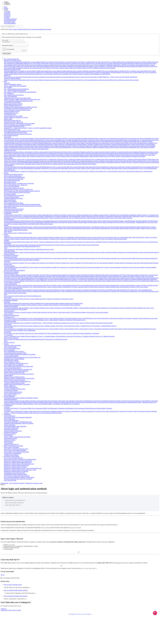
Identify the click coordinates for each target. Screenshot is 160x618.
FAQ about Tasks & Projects (11, 197)
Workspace (7, 236)
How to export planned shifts (146, 167)
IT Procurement (23, 408)
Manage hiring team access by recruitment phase (136, 281)
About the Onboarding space (138, 308)
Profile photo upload (33, 74)
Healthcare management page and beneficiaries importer (109, 228)
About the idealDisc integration (27, 401)
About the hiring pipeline (73, 275)
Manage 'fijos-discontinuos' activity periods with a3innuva (98, 222)
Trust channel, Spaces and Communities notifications (18, 417)
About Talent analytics (103, 318)
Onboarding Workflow (39, 308)
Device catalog (105, 411)
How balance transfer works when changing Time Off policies (80, 164)
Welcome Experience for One (12, 111)
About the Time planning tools (12, 167)
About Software (8, 245)
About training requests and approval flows (15, 353)
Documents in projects (10, 194)
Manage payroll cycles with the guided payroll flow (118, 218)
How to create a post (9, 333)
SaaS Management (52, 408)
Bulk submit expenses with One (12, 120)
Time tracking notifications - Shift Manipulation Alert (18, 422)
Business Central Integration (129, 402)
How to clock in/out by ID (58, 138)
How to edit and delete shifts (77, 167)
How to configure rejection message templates (143, 278)
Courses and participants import (12, 368)
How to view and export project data (13, 179)
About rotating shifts (90, 167)
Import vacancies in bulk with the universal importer (88, 281)
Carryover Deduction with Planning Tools (49, 171)
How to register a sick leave (48, 156)
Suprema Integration (41, 401)
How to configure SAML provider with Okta (16, 590)
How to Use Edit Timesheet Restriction (38, 143)
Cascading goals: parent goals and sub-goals (101, 323)
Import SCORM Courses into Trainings (14, 380)
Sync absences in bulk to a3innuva (74, 222)
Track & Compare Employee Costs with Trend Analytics (102, 237)
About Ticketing (8, 435)
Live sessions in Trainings (11, 390)
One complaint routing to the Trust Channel (15, 132)
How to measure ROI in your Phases (13, 203)
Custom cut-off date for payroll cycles (58, 218)
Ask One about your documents (12, 102)
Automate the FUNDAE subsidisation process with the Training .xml (22, 357)
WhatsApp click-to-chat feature (110, 276)
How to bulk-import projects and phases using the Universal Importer (22, 204)
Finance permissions (75, 305)
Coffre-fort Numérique (10, 269)
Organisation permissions (20, 305)
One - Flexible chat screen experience (14, 95)
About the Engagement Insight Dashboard (138, 329)
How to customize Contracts (54, 285)
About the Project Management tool (13, 174)
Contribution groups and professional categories (44, 291)
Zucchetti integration (63, 221)
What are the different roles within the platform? (114, 290)
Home (5, 7)
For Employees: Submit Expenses (73, 242)
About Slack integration (134, 401)
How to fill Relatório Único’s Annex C (14, 351)
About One (7, 83)
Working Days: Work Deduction (143, 171)
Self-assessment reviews (79, 320)
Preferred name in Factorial (21, 74)
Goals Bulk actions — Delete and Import (42, 323)
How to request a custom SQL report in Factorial (17, 476)
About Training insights (10, 347)
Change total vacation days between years (85, 162)
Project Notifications (9, 419)
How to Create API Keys (34, 63)
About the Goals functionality (12, 323)
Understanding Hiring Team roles (13, 291)
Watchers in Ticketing (9, 440)
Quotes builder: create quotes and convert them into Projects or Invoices (23, 206)
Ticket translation (8, 443)
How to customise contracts (150, 285)
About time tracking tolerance (27, 138)
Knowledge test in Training (11, 360)
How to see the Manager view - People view (15, 185)
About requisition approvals (41, 278)
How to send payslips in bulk (57, 258)
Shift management (9, 165)
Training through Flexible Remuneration (125, 227)
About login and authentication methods (17, 63)
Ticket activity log (8, 441)
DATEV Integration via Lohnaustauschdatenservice (44, 221)
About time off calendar (78, 153)
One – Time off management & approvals (15, 90)
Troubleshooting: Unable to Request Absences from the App (95, 156)
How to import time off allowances (86, 161)
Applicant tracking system (11, 273)
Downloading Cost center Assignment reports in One (18, 108)
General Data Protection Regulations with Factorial (88, 276)
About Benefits (96, 227)
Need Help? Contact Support (11, 456)
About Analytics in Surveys (87, 329)
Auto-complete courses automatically (13, 365)
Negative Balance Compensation (107, 146)
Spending (6, 240)
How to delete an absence (19, 156)
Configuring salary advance (25, 233)
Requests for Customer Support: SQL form (15, 467)
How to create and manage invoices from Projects (17, 192)
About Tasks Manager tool (34, 296)
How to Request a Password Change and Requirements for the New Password (70, 72)
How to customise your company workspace (79, 63)
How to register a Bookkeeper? (60, 216)
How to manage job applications (129, 279)
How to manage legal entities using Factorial (39, 29)
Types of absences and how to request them (67, 156)
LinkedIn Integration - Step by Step (31, 404)
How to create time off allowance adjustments (126, 152)
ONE (5, 81)
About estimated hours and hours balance (126, 140)
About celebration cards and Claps (24, 333)
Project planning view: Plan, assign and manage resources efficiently (22, 191)
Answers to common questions (12, 78)
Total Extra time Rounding (61, 147)
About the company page (141, 276)
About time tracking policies (11, 138)
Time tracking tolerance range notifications (15, 426)
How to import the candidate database (24, 278)
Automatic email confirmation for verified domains (97, 74)
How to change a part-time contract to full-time (81, 287)
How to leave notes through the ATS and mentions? (62, 278)
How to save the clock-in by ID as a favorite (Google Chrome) (112, 143)
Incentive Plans (101, 218)
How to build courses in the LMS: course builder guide (18, 366)
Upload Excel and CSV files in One (13, 122)
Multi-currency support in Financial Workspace (41, 237)
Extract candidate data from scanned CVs (113, 281)
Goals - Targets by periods (82, 323)
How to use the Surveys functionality (14, 329)
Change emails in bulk (70, 68)
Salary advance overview (10, 233)
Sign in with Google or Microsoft (14, 502)
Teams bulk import (27, 291)
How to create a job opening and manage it (35, 276)
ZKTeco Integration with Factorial (56, 401)
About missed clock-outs (43, 141)
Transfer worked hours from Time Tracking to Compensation (97, 216)
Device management (79, 408)
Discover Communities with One (12, 84)
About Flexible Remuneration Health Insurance (78, 227)
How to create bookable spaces (35, 299)
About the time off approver (61, 152)
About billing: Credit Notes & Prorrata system (16, 449)
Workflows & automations (11, 306)
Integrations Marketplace (10, 399)
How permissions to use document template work (70, 267)
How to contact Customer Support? (18, 29)
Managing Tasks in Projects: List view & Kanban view (18, 189)
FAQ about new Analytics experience (22, 312)
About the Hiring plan (45, 275)
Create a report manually (101, 312)
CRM (5, 248)
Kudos (6, 341)
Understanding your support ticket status (14, 473)
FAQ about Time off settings (68, 161)
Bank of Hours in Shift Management (128, 168)
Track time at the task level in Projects (14, 209)
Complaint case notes (38, 326)
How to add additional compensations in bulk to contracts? (131, 215)
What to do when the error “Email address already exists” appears (21, 80)
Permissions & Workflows (11, 300)
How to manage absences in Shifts (96, 168)
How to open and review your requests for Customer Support (20, 459)
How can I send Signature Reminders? (104, 263)
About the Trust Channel (10, 326)
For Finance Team (112, 242)
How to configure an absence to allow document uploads (144, 162)
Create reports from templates (78, 312)
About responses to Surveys (72, 329)
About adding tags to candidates (66, 276)
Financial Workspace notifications (13, 431)
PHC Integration (82, 221)
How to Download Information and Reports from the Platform (97, 80)
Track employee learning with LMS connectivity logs (18, 369)
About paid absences (123, 153)
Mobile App (7, 75)
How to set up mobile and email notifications (60, 71)
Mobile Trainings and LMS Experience (14, 377)
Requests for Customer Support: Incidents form (16, 465)
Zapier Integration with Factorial (149, 401)
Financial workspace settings (22, 239)
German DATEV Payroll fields (26, 224)
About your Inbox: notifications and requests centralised (87, 71)
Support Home (4, 483)
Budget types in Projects (10, 201)
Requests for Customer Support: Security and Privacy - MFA (20, 470)
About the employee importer (107, 68)
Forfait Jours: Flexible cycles (121, 162)
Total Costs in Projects (10, 200)
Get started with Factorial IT (11, 408)
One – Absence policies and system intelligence (16, 89)
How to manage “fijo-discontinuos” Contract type (130, 285)
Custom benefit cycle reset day (20, 228)
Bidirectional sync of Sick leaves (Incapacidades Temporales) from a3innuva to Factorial (41, 222)
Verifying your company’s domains (55, 68)
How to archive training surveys (12, 393)
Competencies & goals (10, 321)
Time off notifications (9, 416)
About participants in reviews (41, 318)
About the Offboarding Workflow (69, 308)
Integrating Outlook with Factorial (119, 401)
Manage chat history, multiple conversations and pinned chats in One (22, 99)
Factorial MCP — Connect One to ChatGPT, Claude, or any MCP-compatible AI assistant (27, 128)
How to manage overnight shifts (130, 167)
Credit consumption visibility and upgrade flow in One (18, 101)
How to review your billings (11, 447)
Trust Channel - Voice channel (64, 326)
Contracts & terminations (10, 284)
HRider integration (27, 402)
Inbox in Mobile (98, 77)
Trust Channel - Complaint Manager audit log (104, 326)
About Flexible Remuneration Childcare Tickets (53, 227)
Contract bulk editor (37, 287)
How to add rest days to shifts (114, 167)
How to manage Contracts (20, 285)
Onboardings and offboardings (66, 408)
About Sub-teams (21, 293)
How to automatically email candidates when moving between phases (102, 279)
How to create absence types (27, 152)
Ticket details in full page (10, 438)
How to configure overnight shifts (128, 141)
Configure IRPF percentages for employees (18, 68)
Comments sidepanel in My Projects (13, 198)
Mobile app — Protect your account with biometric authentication (120, 77)
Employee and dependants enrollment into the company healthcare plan (47, 228)
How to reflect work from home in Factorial (138, 144)
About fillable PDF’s (24, 267)
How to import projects (10, 182)
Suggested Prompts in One (11, 113)
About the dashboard (9, 71)
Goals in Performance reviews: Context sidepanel (45, 320)
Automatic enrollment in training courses (14, 389)
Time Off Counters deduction (11, 171)
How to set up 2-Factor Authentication (96, 65)
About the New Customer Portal (12, 453)
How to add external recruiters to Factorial (134, 275)
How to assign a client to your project (14, 188)
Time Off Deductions (9, 170)
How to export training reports (12, 348)
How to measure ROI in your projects (14, 195)
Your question (5, 42)
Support (6, 8)
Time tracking (7, 137)
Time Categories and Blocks (42, 146)
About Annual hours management (108, 285)
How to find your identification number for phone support (19, 477)
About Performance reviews (89, 318)
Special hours (114, 141)
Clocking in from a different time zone (44, 147)
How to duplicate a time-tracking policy (38, 149)
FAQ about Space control (66, 299)
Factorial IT (7, 407)
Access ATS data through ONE (65, 281)
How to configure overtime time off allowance (135, 159)
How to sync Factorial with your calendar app (114, 71)
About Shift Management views (44, 167)
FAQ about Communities (51, 333)
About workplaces (135, 63)
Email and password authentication (15, 500)
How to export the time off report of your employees (58, 153)
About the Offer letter (52, 276)
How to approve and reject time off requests (102, 152)
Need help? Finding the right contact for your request (18, 479)
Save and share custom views (37, 68)
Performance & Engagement (11, 315)
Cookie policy (4, 610)
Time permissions (8, 305)
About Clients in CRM (33, 249)
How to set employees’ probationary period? (90, 290)
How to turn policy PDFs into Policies (29, 260)
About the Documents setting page (88, 258)
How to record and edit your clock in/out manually (138, 138)
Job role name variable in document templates (144, 267)
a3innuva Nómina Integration (11, 221)
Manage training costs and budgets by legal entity (17, 384)
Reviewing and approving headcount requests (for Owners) (84, 252)
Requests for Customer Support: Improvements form (18, 462)
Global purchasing (101, 408)
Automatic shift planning (112, 168)
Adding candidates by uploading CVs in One (16, 117)
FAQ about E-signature (87, 263)
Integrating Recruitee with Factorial (95, 402)
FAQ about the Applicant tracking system (87, 278)
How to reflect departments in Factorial (68, 291)
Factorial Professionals (74, 216)
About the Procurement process (46, 245)
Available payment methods (11, 455)
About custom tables (125, 63)
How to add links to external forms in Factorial (126, 80)
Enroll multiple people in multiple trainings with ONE (18, 131)
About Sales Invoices (9, 249)
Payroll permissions (64, 305)
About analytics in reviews (11, 318)
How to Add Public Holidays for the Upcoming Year (143, 153)
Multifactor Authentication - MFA (116, 65)
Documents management (10, 257)
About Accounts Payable (92, 245)
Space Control (8, 297)
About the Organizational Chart (40, 290)
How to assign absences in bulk (42, 155)
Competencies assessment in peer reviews (64, 323)
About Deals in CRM (21, 249)
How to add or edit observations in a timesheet (141, 143)
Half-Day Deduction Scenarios (69, 171)
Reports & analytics (9, 311)
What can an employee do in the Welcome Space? (23, 66)
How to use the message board (15, 276)
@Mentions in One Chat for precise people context (17, 98)
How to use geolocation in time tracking (113, 138)
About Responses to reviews (25, 318)
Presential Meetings (50, 336)
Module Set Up (36, 246)
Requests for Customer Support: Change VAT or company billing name (23, 468)
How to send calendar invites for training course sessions (19, 374)
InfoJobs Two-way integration (72, 404)
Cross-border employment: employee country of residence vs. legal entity (93, 66)
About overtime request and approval (105, 140)
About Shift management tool (28, 167)
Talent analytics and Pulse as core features (120, 318)
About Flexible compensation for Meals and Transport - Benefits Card (22, 227)
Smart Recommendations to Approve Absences (82, 155)
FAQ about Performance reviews (73, 318)
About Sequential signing (146, 263)
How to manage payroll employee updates (61, 215)
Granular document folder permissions (55, 303)
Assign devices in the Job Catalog (38, 411)
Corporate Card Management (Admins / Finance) (51, 242)
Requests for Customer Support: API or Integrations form (19, 464)
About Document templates (11, 267)
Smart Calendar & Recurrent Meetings (26, 336)
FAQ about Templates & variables (47, 267)
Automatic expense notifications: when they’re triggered (18, 423)
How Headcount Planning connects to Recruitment (137, 252)
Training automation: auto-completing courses (16, 363)
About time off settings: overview (13, 159)
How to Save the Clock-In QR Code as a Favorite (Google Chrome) (67, 143)
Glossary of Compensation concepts (149, 216)
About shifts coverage (39, 168)
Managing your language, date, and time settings (129, 72)
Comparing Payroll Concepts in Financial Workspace (63, 239)
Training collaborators (10, 386)
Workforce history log (60, 237)
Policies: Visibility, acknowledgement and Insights (17, 437)
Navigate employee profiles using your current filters (134, 291)
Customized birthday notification (87, 308)
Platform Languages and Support (47, 80)
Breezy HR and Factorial (78, 402)
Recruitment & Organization (11, 272)
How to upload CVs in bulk (75, 279)
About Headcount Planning (11, 252)
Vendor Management (26, 246)
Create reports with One (64, 312)
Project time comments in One (12, 129)
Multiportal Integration (144, 279)
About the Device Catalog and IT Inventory (121, 411)
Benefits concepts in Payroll (107, 227)
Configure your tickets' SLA (11, 444)
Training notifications (9, 425)
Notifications (7, 414)
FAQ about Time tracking (30, 141)
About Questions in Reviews (56, 318)
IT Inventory (7, 410)
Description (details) (7, 45)
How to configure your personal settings (137, 71)
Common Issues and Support (125, 242)
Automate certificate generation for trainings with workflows (20, 354)
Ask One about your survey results (13, 116)
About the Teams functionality (24, 290)
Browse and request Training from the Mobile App (17, 381)
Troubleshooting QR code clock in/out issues (22, 147)
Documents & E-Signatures (11, 255)
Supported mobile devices (69, 77)
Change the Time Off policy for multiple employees (49, 164)
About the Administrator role (36, 303)
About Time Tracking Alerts (11, 428)
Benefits (6, 225)
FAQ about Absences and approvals (108, 153)
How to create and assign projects (13, 176)
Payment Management (10, 246)
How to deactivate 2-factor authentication (136, 65)
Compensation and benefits (11, 212)
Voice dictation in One (10, 114)
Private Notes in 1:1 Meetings (81, 336)
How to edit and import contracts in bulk (88, 285)
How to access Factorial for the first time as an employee (54, 74)
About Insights (8, 312)
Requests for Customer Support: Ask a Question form (18, 461)
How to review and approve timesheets (52, 140)
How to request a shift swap (79, 168)
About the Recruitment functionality (29, 275)
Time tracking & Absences (11, 135)
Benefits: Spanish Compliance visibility (134, 228)
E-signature (7, 261)
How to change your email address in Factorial (103, 72)
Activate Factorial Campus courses (13, 392)
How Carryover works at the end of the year (61, 162)
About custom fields (114, 63)
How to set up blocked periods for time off (33, 153)
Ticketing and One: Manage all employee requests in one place (20, 107)
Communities (7, 332)
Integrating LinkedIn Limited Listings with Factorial (46, 402)
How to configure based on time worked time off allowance (107, 159)
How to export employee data (59, 63)
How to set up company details (36, 62)
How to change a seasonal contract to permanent (56, 287)
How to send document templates (91, 267)
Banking (18, 246)
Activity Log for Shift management (147, 168)
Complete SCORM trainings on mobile (14, 383)
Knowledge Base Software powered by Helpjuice (80, 614)
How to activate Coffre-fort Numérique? (14, 270)
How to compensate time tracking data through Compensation (35, 216)
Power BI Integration (104, 401)
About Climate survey (29, 329)
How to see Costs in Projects (11, 186)
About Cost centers (9, 237)
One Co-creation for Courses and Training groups (17, 110)
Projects (6, 173)
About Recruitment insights (61, 279)
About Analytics (90, 312)
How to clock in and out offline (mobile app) (80, 147)
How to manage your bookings (51, 299)
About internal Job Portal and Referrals (90, 275)
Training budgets (8, 375)
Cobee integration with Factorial (73, 401)
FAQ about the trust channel (24, 326)
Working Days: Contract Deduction (108, 171)
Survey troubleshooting (29, 330)
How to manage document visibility (126, 258)
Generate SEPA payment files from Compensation (126, 216)
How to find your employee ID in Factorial (38, 72)
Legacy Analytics (8, 314)
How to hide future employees (70, 290)
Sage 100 (116, 222)
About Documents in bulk (21, 258)
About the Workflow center (25, 308)
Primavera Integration (112, 221)
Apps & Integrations (9, 396)
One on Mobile (8, 87)
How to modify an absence (34, 156)
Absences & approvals (10, 150)
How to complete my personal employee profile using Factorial (31, 71)
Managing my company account (12, 60)
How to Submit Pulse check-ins (59, 339)
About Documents (9, 258)
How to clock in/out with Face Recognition (76, 138)
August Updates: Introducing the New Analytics (44, 312)
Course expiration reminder (11, 356)
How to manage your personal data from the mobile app (18, 77)
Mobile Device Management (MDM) (37, 408)
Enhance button (8, 119)
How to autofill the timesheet (57, 141)
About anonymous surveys (43, 329)
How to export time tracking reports (146, 140)
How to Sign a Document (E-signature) (14, 263)
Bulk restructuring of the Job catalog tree (89, 291)
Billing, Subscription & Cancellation (13, 446)
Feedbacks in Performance (65, 320)
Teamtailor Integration (66, 402)
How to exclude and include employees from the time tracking (78, 140)
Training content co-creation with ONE (14, 372)
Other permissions (54, 305)
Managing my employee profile (12, 69)
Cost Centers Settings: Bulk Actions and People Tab (130, 237)
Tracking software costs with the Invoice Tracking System (70, 245)
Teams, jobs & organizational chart (13, 288)
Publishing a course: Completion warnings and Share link (19, 378)
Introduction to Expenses (10, 242)
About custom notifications (11, 308)
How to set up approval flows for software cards (25, 245)
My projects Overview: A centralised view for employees (19, 183)
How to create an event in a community (68, 333)
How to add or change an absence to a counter (139, 155)
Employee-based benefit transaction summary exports (80, 228)
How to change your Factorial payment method (16, 452)
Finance (6, 234)
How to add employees (147, 63)
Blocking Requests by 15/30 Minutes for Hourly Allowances (111, 155)
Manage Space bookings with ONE (13, 104)
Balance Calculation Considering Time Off (93, 144)
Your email (5, 40)
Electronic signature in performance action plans (127, 263)
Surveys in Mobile (18, 330)
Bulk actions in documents (143, 258)
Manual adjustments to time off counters (39, 162)
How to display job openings (126, 276)
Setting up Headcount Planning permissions (112, 252)
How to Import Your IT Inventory (20, 411)
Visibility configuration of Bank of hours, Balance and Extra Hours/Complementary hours (116, 147)
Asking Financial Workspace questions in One (90, 239)
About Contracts (8, 285)
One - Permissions (9, 93)
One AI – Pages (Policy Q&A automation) (15, 86)
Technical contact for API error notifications (88, 68)
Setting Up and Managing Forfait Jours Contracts (45, 144)
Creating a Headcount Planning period (29, 252)
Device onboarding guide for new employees (59, 411)
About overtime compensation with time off (61, 146)
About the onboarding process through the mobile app (48, 77)
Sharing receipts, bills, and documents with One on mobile (19, 123)
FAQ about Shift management (26, 168)
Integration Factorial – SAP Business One (52, 404)
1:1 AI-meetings (8, 335)
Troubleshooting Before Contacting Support (15, 474)
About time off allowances (92, 153)
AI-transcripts (69, 336)
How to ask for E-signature (73, 263)
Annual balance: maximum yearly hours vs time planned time (95, 141)
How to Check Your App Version (85, 77)
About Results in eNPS (107, 329)
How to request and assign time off (45, 152)
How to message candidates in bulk (19, 281)
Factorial (18, 610)
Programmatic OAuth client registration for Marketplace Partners (21, 398)
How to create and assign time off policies (33, 159)
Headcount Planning (9, 251)
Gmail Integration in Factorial (90, 401)
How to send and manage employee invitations (68, 80)
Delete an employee (99, 287)
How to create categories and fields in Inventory (49, 413)
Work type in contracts (142, 287)
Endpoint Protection (90, 408)
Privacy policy (12, 610)
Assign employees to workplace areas (110, 291)
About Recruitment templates (59, 275)
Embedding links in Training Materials (14, 359)
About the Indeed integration (11, 401)
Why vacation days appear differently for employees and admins (128, 156)
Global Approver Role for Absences (60, 155)
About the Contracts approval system (36, 285)
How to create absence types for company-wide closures (19, 155)
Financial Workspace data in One (12, 105)
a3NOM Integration (25, 221)
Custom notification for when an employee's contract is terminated (113, 308)
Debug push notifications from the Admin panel (125, 66)
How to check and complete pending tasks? (15, 296)
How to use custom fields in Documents (38, 258)
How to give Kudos (9, 342)
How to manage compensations (80, 215)
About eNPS (97, 329)
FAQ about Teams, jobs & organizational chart (139, 290)
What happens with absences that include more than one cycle (33, 161)
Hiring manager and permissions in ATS (111, 275)
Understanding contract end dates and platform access (18, 287)
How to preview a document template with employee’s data (116, 267)
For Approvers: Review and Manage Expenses (95, 242)
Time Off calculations (22, 162)
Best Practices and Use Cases (141, 242)
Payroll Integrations (9, 219)
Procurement (7, 243)
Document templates (9, 266)
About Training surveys (10, 395)
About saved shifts (101, 167)
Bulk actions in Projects (10, 207)
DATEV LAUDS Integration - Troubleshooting (131, 222)
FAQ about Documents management (107, 258)
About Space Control (9, 299)
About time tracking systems (95, 138)
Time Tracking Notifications (11, 420)
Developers (109, 408)
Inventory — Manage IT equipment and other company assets (20, 413)
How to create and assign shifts (61, 167)
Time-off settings (8, 158)
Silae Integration (73, 221)
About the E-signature (60, 263)
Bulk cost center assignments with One (14, 126)
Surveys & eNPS (8, 327)
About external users (23, 303)
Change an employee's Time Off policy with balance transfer (20, 164)
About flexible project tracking (12, 180)
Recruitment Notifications (11, 429)
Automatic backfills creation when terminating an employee (120, 287)
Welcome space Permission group (74, 303)
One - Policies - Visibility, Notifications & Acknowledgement (20, 92)
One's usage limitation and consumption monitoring (17, 125)
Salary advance (8, 231)
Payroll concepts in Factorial (11, 215)
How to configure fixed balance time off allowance (77, 159)
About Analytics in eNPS (120, 329)
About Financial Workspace (21, 237)
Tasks (5, 294)
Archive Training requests (11, 387)
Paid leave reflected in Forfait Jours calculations (85, 146)
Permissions (7, 302)
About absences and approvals (12, 152)
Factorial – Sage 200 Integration (127, 221)
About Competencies (25, 323)
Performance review (9, 317)
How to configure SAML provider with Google (94, 62)
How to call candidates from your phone (43, 279)
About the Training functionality (12, 345)
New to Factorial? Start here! (11, 59)
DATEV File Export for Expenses (44, 224)
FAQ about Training (9, 350)
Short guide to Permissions (11, 303)
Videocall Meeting (61, 336)
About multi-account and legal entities (76, 65)
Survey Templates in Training (12, 362)
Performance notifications (10, 432)
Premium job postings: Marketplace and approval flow (43, 281)
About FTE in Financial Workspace (39, 239)
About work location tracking (42, 138)
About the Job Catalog (10, 290)
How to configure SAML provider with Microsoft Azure (122, 62)
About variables (34, 267)
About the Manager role (55, 290)
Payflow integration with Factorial (13, 402)
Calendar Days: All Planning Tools (29, 171)
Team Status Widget (90, 143)
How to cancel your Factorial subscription (15, 450)
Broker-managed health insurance (19, 230)
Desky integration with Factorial (112, 402)
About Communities (38, 333)
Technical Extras (153, 242)
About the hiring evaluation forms (107, 278)
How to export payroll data (26, 215)
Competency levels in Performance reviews (143, 318)
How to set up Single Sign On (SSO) (72, 62)
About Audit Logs (46, 63)
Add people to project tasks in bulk (13, 210)
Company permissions (43, 305)
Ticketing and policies (10, 434)
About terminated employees (69, 285)
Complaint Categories (49, 326)
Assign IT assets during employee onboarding (145, 411)
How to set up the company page (100, 63)
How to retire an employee (76, 74)
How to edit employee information (65, 66)
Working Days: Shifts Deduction (126, 171)
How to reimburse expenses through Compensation (102, 215)
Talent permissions (32, 305)
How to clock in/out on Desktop (25, 140)
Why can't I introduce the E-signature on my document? (39, 263)
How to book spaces (21, 299)
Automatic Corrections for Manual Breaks (116, 144)
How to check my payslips (72, 258)
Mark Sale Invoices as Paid (46, 249)
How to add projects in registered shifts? (14, 177)
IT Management (8, 405)
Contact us (3, 608)
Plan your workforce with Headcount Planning (114, 239)
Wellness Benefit (140, 227)
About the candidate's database (12, 275)
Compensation (8, 213)
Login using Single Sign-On (12, 505)
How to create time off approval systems (79, 152)
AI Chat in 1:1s (41, 336)
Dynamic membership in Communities (89, 333)
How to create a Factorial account (53, 62)
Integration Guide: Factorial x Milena (97, 221)
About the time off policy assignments (133, 161)
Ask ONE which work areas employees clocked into (18, 134)
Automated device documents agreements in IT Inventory (86, 411)
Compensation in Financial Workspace (76, 237)
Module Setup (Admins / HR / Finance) (27, 242)
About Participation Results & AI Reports (39, 339)
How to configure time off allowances (54, 159)
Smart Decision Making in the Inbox (46, 66)
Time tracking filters (121, 146)
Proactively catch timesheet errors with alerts (70, 144)
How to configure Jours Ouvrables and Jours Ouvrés (109, 161)
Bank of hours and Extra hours (20, 143)
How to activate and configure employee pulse (16, 339)
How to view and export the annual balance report (59, 168)
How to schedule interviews (123, 278)
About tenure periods (55, 161)
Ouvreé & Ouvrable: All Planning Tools (87, 171)
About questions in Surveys (57, 329)
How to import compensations (42, 215)
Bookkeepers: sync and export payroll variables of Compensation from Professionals (26, 218)
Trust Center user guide (10, 480)
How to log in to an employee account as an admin (40, 65)
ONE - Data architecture (10, 96)
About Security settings (60, 65)
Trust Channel (7, 324)
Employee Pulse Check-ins (11, 338)
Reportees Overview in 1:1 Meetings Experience (102, 336)
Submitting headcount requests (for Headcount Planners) (54, 252)
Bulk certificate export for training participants (16, 371)
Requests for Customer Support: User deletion (16, 471)
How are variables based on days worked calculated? (83, 218)
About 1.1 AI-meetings (10, 336)
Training (6, 344)
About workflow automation (52, 308)
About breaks (37, 140)
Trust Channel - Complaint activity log (82, 326)
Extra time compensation (72, 141)
